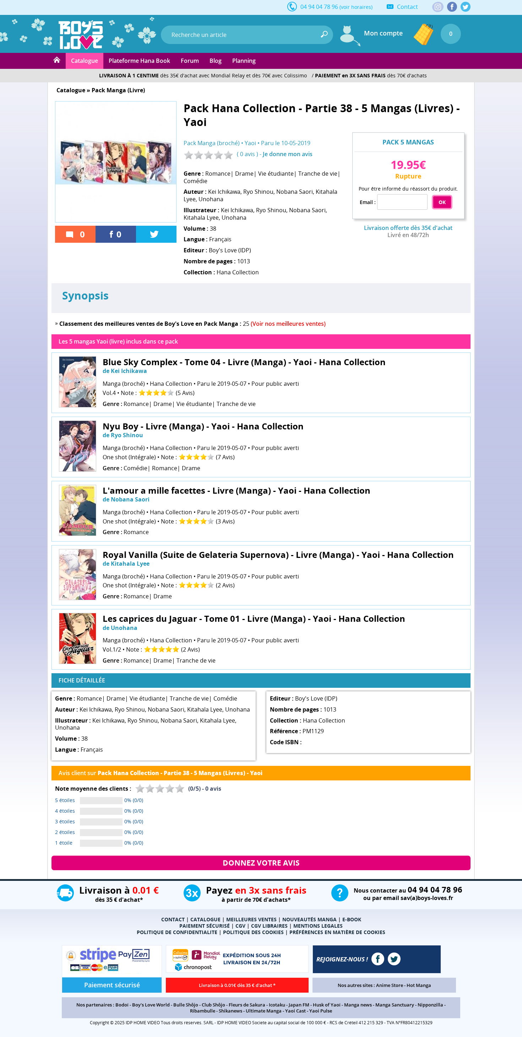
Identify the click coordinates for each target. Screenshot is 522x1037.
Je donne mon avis (287, 154)
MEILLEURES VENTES (251, 919)
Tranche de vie (317, 173)
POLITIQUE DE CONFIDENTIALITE (177, 932)
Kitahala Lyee (201, 217)
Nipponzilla (430, 1005)
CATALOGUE (205, 919)
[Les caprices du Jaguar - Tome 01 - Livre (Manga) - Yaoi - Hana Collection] (77, 662)
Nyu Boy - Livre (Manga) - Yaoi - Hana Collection (203, 426)
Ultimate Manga (264, 1011)
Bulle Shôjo (185, 1005)
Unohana (211, 199)
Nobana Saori (294, 192)
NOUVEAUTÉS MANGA (309, 919)
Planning (244, 61)
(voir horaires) (356, 7)
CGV (240, 925)
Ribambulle (202, 1011)
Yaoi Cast (295, 1011)
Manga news (358, 1005)
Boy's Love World (151, 1005)
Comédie (195, 181)
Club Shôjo (213, 1005)
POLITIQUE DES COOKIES (253, 932)
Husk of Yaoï (327, 1005)
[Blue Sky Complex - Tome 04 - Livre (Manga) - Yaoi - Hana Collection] (77, 405)
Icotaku (277, 1005)
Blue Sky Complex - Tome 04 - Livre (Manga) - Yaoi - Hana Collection (244, 362)
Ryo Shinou (258, 192)
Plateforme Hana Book (139, 61)
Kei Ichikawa (224, 192)
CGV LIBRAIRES (269, 925)
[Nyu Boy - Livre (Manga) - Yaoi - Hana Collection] (77, 469)
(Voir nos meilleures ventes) (288, 324)
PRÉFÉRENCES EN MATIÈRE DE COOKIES (337, 932)
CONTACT (173, 919)
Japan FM (299, 1005)
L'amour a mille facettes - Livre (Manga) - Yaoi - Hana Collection (236, 490)
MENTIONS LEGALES (318, 925)
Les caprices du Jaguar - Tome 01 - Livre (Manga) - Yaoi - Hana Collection (254, 618)
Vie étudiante (276, 173)
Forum (190, 61)
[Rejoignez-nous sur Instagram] (438, 7)
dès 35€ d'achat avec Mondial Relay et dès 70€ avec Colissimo (203, 75)
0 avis (247, 154)
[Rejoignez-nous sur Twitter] (466, 7)
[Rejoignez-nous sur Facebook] (452, 7)
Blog (216, 61)
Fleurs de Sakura (247, 1005)
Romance (217, 173)
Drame (244, 173)
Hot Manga (419, 985)
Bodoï (122, 1005)
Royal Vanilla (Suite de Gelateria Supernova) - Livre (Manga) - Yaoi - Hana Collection (278, 554)
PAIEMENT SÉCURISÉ (204, 925)
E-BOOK (351, 919)
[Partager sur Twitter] (156, 234)
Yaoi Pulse (320, 1011)
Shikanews (230, 1011)
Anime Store (389, 985)
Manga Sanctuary (394, 1005)
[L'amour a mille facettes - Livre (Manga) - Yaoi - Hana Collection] (77, 534)
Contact (407, 7)
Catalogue (84, 61)
